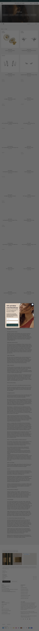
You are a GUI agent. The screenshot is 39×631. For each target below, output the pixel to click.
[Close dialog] (32, 304)
